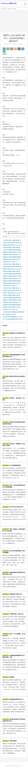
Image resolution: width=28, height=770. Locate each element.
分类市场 (5, 240)
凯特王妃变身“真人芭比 (14, 259)
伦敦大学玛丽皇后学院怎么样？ (13, 231)
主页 (6, 8)
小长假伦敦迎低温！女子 (14, 254)
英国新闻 (5, 252)
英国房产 (5, 245)
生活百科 (14, 8)
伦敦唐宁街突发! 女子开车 (15, 252)
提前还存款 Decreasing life (15, 245)
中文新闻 (5, 312)
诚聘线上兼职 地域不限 (14, 247)
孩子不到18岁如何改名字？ (16, 507)
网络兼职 (11, 677)
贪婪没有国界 (13, 740)
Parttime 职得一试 (12, 261)
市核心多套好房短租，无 (14, 240)
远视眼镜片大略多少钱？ (16, 594)
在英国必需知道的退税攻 (14, 250)
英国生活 (9, 8)
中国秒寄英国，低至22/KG (16, 614)
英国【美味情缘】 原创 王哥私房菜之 (18, 233)
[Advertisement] (14, 21)
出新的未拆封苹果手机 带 (14, 242)
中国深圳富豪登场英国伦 (14, 257)
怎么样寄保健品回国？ (15, 465)
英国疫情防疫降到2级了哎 (16, 699)
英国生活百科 (5, 333)
